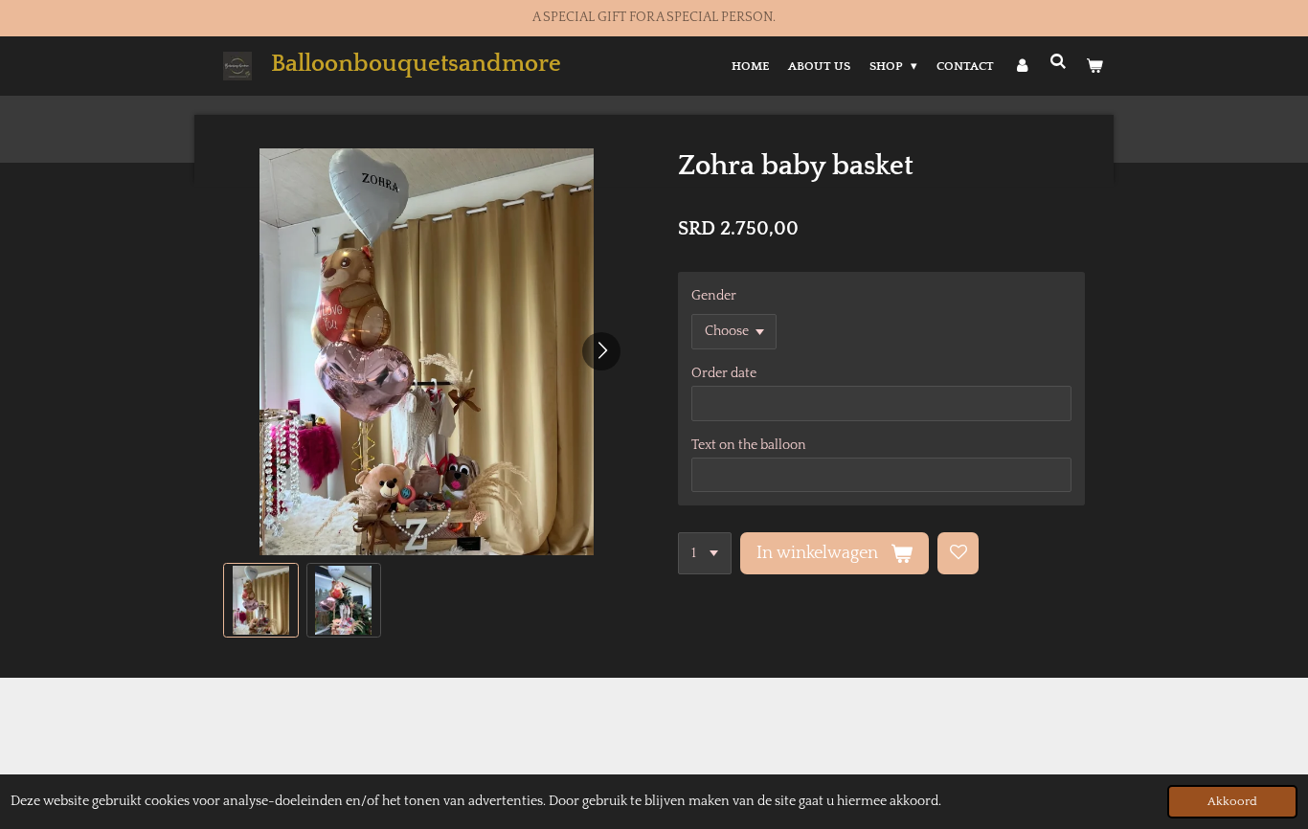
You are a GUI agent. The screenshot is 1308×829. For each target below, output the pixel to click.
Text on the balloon (748, 445)
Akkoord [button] (1232, 801)
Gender (713, 295)
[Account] (1022, 66)
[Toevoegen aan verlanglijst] (958, 553)
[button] (261, 601)
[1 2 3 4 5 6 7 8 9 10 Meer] (705, 553)
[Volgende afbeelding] (601, 351)
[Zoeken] (1059, 62)
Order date (723, 373)
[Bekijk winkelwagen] (1095, 66)
